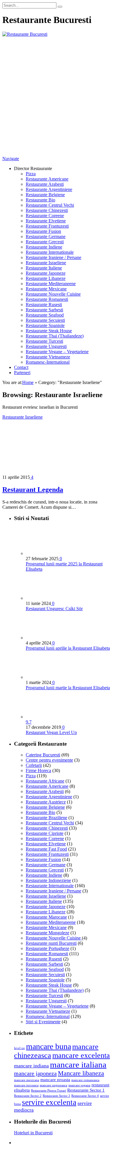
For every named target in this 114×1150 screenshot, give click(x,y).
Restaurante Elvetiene (46, 220)
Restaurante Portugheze (47, 948)
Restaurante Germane (45, 236)
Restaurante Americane (47, 178)
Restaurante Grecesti (45, 241)
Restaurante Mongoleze (47, 932)
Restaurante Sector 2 (28, 1095)
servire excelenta (49, 1102)
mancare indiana (31, 1066)
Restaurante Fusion (43, 231)
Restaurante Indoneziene (48, 880)
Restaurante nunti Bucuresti (51, 943)
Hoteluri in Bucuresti (33, 1132)
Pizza (31, 173)
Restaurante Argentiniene (49, 189)
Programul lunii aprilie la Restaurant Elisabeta (68, 648)
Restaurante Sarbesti (44, 309)
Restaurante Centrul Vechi (50, 205)
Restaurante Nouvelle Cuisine (53, 294)
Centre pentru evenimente (49, 760)
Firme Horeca (38, 770)
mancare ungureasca (53, 1085)
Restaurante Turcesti (44, 341)
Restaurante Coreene (45, 215)
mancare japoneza (35, 1073)
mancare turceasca (26, 1085)
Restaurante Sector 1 (86, 1090)
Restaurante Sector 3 (56, 1095)
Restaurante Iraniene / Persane (53, 257)
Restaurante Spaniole (45, 325)
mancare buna (48, 1046)
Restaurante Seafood (45, 314)
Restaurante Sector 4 (85, 1095)
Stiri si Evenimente (43, 1021)
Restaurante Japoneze (45, 273)
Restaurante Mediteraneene (51, 283)
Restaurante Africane (45, 780)
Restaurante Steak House (49, 330)
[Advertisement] (57, 96)
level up (19, 1048)
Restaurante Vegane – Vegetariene (57, 351)
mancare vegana (79, 1085)
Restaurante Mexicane (46, 288)
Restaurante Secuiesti (45, 320)
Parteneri (22, 372)
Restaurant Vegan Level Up (51, 732)
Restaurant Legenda (32, 489)
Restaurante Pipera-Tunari (48, 1090)
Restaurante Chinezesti (47, 210)
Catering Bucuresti (43, 754)
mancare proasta (55, 1079)
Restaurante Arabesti (45, 184)
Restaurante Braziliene (46, 817)
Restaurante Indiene (44, 246)
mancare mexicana (26, 1080)
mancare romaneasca (85, 1080)
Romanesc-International (48, 362)
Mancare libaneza (81, 1073)
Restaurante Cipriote (44, 833)
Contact (21, 367)
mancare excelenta (81, 1055)
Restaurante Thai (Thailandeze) (55, 335)
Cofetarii (34, 765)
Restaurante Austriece (46, 801)
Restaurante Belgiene (45, 194)
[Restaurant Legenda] (53, 471)
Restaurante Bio (40, 199)
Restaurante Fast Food (46, 849)
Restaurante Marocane (46, 917)
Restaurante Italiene (44, 267)
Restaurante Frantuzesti (47, 226)
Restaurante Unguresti (46, 346)
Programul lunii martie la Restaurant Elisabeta (68, 687)
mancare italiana (78, 1064)
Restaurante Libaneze (45, 278)
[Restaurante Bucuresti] (24, 34)
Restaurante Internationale (50, 252)
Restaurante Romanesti (47, 299)
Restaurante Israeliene (46, 262)
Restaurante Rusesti (44, 304)
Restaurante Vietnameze (48, 356)
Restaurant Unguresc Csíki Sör (54, 608)
